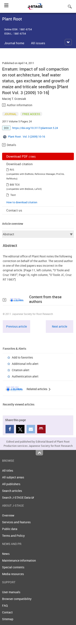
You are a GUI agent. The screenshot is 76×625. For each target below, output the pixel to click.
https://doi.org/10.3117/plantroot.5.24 (35, 128)
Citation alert (20, 370)
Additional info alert (25, 364)
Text (13, 195)
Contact (7, 612)
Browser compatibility (16, 599)
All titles (7, 470)
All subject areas (13, 477)
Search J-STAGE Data (16, 497)
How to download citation (21, 202)
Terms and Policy (13, 536)
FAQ (5, 606)
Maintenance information (19, 560)
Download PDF (21, 156)
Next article (59, 326)
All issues (38, 43)
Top (39, 452)
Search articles (12, 491)
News (6, 554)
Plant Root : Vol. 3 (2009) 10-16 (26, 136)
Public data (9, 529)
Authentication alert (25, 376)
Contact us (14, 210)
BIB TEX (15, 184)
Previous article (16, 326)
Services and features (16, 522)
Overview (8, 515)
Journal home (14, 43)
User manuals (11, 592)
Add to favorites (22, 357)
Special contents (13, 567)
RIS (12, 169)
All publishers (11, 484)
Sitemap (7, 619)
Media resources (13, 574)
